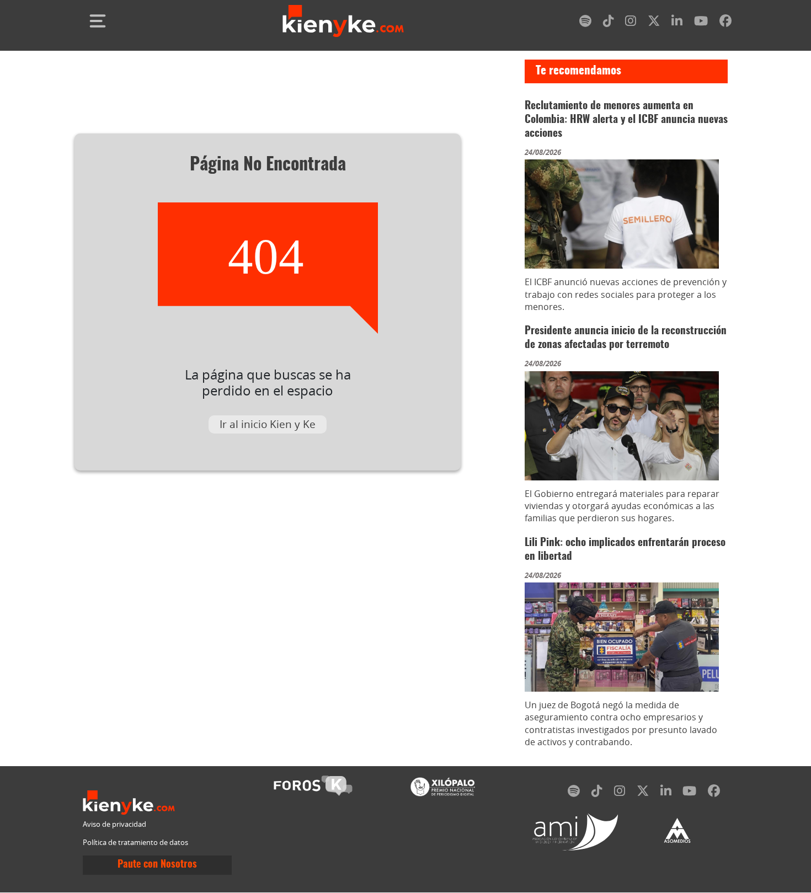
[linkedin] (676, 23)
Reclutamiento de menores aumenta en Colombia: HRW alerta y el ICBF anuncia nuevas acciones (626, 120)
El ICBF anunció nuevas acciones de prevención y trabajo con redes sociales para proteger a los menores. (626, 294)
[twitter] (654, 23)
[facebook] (725, 23)
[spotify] (585, 23)
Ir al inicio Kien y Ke (268, 424)
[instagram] (630, 23)
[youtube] (701, 23)
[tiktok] (608, 23)
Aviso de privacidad (114, 824)
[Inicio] (343, 21)
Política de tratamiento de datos (135, 842)
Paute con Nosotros (157, 865)
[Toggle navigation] (98, 20)
